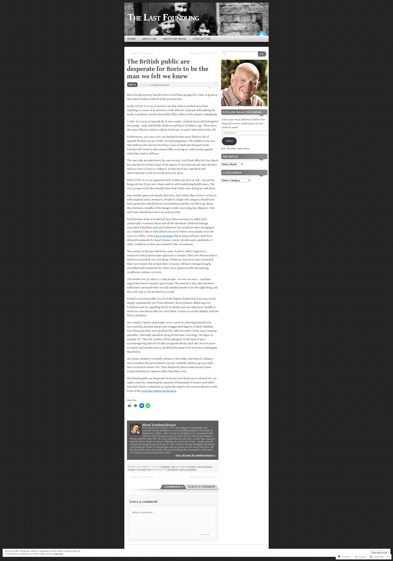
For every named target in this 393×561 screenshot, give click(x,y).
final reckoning (163, 236)
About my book (175, 39)
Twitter (262, 34)
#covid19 (191, 466)
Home (131, 39)
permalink (172, 469)
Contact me (202, 39)
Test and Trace (143, 469)
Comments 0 (173, 487)
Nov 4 (132, 84)
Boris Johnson (204, 466)
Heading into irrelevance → (203, 53)
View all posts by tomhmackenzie (195, 455)
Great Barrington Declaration (158, 391)
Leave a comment (187, 469)
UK (173, 466)
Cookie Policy (58, 554)
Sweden (131, 469)
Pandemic (165, 466)
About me (149, 39)
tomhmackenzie (159, 84)
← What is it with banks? (141, 53)
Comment (205, 534)
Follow (229, 141)
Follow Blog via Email (242, 112)
